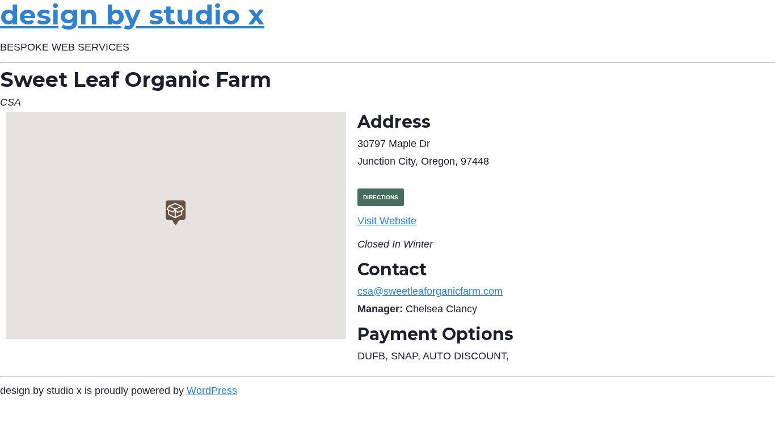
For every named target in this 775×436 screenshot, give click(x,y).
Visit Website (386, 221)
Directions (380, 197)
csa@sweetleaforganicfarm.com (430, 291)
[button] (176, 212)
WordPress (212, 390)
